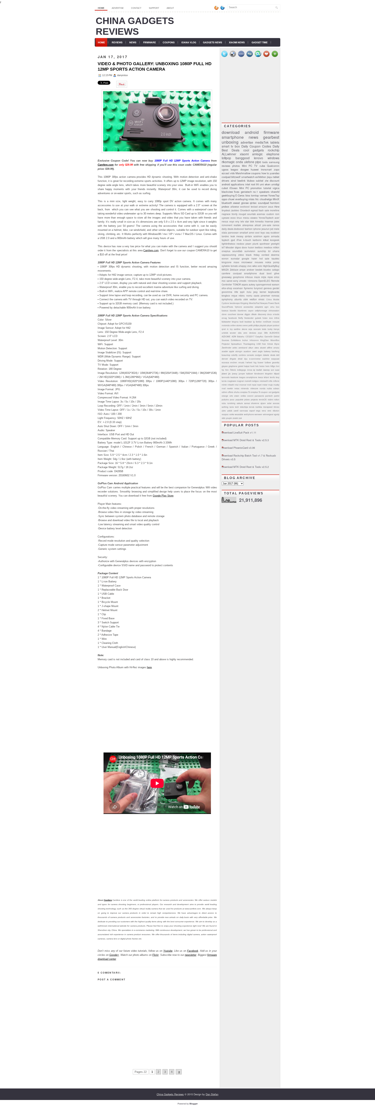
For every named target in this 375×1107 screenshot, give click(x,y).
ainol (233, 180)
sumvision (250, 251)
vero (269, 410)
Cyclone (225, 303)
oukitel (259, 180)
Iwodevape (235, 303)
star (247, 221)
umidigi (275, 184)
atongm (238, 351)
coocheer (232, 314)
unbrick (225, 332)
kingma (235, 321)
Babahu (240, 336)
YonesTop (273, 195)
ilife (236, 291)
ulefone (249, 162)
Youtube (167, 950)
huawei (255, 169)
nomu (249, 295)
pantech (269, 395)
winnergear (268, 414)
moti (249, 384)
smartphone (233, 137)
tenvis (251, 406)
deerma (275, 254)
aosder (225, 351)
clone (224, 314)
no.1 (255, 192)
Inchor (245, 340)
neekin (230, 388)
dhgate (233, 358)
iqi (254, 369)
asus (270, 206)
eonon (225, 258)
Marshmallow (243, 173)
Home (101, 8)
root (253, 184)
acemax (261, 214)
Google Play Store (163, 495)
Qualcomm (273, 166)
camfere (226, 273)
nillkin (276, 247)
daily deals (227, 228)
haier (254, 258)
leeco (260, 377)
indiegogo (241, 369)
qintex (253, 203)
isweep (266, 369)
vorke (231, 414)
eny (237, 221)
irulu (249, 291)
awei (254, 351)
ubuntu (238, 299)
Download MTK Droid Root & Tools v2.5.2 (245, 467)
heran (262, 366)
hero (267, 366)
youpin (229, 418)
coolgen (258, 355)
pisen (248, 243)
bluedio (233, 310)
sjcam (263, 403)
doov (244, 247)
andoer (250, 269)
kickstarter (226, 321)
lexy (277, 377)
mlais (251, 199)
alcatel (263, 347)
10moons (252, 280)
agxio (267, 236)
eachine (266, 358)
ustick (229, 410)
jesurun (266, 228)
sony (235, 280)
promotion (256, 188)
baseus (225, 310)
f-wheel (249, 362)
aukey (252, 284)
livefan (259, 321)
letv (242, 221)
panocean (233, 232)
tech (237, 406)
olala (224, 232)
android (252, 132)
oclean (276, 388)
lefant (266, 377)
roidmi (270, 399)
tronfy (235, 214)
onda (239, 162)
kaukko (275, 258)
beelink (242, 180)
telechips (244, 406)
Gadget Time (260, 42)
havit (252, 366)
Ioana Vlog (188, 42)
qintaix (248, 236)
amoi (251, 232)
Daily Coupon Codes (256, 146)
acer (277, 217)
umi (262, 184)
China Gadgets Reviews (170, 1094)
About (170, 8)
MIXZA (225, 269)
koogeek (274, 240)
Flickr (155, 954)
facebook (232, 317)
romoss (275, 295)
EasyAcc (259, 336)
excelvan (238, 288)
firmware (271, 132)
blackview (227, 192)
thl (257, 184)
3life (266, 332)
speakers (264, 192)
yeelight (275, 243)
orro (231, 395)
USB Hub (261, 343)
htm (227, 369)
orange (225, 395)
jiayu (269, 177)
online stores (236, 325)
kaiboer (249, 373)
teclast (254, 206)
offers (230, 392)
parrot (276, 395)
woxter (233, 332)
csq (268, 232)
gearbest (271, 137)
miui (236, 384)
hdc (257, 366)
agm (266, 306)
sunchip (262, 251)
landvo (225, 236)
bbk (252, 221)
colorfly (234, 355)
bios (248, 195)
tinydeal (226, 210)
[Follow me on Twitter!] (223, 9)
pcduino (225, 399)
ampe (242, 269)
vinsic (261, 299)
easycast (275, 358)
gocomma (227, 291)
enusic (241, 362)
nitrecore (254, 388)
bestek (258, 269)
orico (276, 277)
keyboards (273, 291)
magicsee (231, 380)
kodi (241, 321)
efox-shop (227, 288)
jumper (242, 373)
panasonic (259, 395)
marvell (248, 380)
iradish (259, 369)
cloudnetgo (266, 199)
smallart (244, 232)
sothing (225, 406)
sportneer (265, 243)
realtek (237, 225)
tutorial (267, 188)
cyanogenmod (263, 284)
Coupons (169, 42)
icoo (271, 317)
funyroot (258, 288)
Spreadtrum (236, 343)
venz (264, 410)
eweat (236, 203)
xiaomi (244, 154)
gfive (276, 273)
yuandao (274, 173)
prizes (247, 399)
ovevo (245, 325)
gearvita (275, 362)
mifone (276, 380)
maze (257, 277)
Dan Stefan (212, 1094)
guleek (258, 317)
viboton (276, 410)
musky (276, 384)
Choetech (245, 210)
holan (265, 317)
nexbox (240, 243)
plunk (255, 243)
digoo (238, 247)
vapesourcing (229, 254)
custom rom (272, 214)
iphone (257, 228)
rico (224, 280)
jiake (276, 221)
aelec (234, 347)
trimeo (276, 406)
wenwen (258, 414)
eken (267, 184)
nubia (269, 388)
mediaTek (262, 142)
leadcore (234, 377)
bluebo (267, 269)
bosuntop (226, 355)
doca (269, 314)
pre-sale (266, 225)
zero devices (249, 332)
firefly (240, 317)
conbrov (242, 355)
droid (240, 358)
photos (236, 166)
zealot (235, 418)
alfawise (234, 206)
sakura (240, 403)
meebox (268, 247)
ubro (224, 410)
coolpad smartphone (245, 273)
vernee (263, 195)
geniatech (246, 192)
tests (264, 329)
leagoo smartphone (248, 377)
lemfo (272, 377)
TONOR (237, 284)
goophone (238, 277)
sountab (251, 214)
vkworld (275, 192)
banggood (243, 158)
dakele (266, 355)
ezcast (225, 173)
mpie (270, 277)
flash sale (264, 210)
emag (224, 317)
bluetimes (242, 310)
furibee (268, 362)
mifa (270, 380)
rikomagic (228, 162)
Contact (136, 8)
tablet (276, 177)
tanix (231, 406)
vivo (249, 265)
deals (272, 355)
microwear (246, 262)
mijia (263, 277)
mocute (275, 321)
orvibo (243, 395)
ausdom (247, 351)
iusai (277, 369)
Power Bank (273, 303)
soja (250, 329)
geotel (276, 288)
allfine (269, 347)
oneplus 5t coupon (259, 392)
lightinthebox (228, 243)
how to (265, 173)
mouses (259, 262)
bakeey (267, 351)
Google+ (114, 954)
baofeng (275, 351)
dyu (245, 358)
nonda (262, 388)
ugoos (225, 169)
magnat (240, 380)
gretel (240, 366)
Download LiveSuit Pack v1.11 (239, 432)
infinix (276, 317)
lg (254, 321)
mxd (224, 388)
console (250, 355)
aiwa (256, 347)
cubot (225, 188)
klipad (276, 373)
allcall (258, 225)
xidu (240, 332)
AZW (234, 336)
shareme (255, 403)
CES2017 (250, 336)
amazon (263, 206)
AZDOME (226, 336)
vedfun (253, 299)
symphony (227, 299)
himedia (259, 221)
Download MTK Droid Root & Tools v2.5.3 (245, 440)
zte (266, 180)
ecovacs (225, 362)
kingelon (269, 373)
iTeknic (233, 369)
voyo (231, 221)
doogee (244, 169)
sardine (237, 329)
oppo (224, 199)
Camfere (108, 900)
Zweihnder (226, 347)
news (253, 137)
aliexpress (247, 225)
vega (258, 410)
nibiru (242, 295)
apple (231, 351)
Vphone (238, 306)
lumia (224, 380)
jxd (271, 228)
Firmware (149, 42)
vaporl (252, 410)
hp (223, 369)
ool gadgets (274, 392)
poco (232, 399)
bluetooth (227, 203)
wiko (254, 265)
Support (154, 8)
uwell (236, 410)
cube (262, 166)
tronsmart (266, 169)
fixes (236, 192)
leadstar (248, 321)
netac (236, 388)
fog (255, 362)
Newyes (264, 303)
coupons (256, 173)
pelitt (250, 325)
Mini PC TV (250, 166)
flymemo (248, 288)
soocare (257, 329)
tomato (234, 265)
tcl (269, 251)
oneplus (226, 251)
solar (269, 403)
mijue (234, 295)
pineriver (265, 295)
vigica (276, 188)
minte (224, 384)
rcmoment (227, 225)
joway (234, 373)
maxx (236, 262)
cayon (251, 310)
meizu (246, 217)
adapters (259, 306)
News (132, 42)
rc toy (229, 329)
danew (240, 314)
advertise (247, 142)
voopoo (225, 414)
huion (251, 247)
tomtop (255, 195)
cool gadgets (253, 150)
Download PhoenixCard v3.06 (238, 448)
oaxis (256, 295)
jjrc (229, 373)
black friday (252, 254)
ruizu (224, 403)
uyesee (225, 217)
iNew (276, 206)
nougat (242, 214)
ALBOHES (274, 332)
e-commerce (255, 358)
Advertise (118, 8)
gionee (245, 203)
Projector (226, 343)
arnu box (274, 306)
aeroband (242, 347)
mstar (264, 384)
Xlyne (276, 343)
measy (239, 236)
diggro (247, 314)
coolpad (226, 177)
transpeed (267, 406)
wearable (239, 414)
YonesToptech (266, 217)
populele (239, 399)
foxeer (260, 362)
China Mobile (272, 299)
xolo (260, 265)
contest (265, 254)
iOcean (233, 188)
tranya (276, 329)
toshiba (258, 406)
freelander (249, 317)
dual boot (266, 273)
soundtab (237, 251)
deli (277, 355)
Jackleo (235, 210)
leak (232, 236)
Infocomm (254, 340)
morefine (274, 210)
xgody (276, 414)
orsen (236, 395)
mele (276, 228)
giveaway (227, 277)
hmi (277, 366)
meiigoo (255, 380)
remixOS (263, 399)
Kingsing (244, 303)
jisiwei (224, 373)
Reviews (117, 42)
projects (254, 399)
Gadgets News (212, 42)
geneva (268, 288)
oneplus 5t (245, 392)
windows (273, 158)
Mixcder (230, 247)
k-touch (247, 240)
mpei (259, 384)
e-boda (276, 314)
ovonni (250, 395)
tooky (270, 329)
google (245, 258)
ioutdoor (275, 232)
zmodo (242, 280)
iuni (272, 369)
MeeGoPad (254, 303)
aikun (250, 347)
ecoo (233, 217)
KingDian (264, 340)
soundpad (263, 203)
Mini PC (244, 188)
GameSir (268, 336)
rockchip (273, 150)
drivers (225, 180)
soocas (276, 403)
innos (249, 369)
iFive (239, 240)
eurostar (235, 258)
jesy (255, 291)
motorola (226, 325)
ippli (242, 291)
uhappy (242, 265)
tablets (274, 142)
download (231, 132)
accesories (248, 306)
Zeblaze (234, 269)
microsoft (264, 380)
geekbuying (228, 195)
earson (275, 284)
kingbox (226, 295)
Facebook (192, 950)
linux (239, 217)
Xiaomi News (237, 42)
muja (270, 384)
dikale (254, 314)
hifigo (272, 366)
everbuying (241, 199)
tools (265, 162)
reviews (226, 166)
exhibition (260, 177)
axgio (260, 351)
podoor (276, 325)
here (149, 667)
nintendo (245, 388)
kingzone (226, 262)
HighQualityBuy (271, 265)
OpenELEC (264, 280)
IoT (223, 247)
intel (247, 184)
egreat (254, 210)
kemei (263, 291)
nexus (225, 221)
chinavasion (274, 310)
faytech (225, 240)
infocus (249, 277)
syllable (226, 265)
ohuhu (237, 392)
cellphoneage (261, 310)
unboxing (230, 142)
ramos (276, 225)
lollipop (226, 158)
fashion (249, 228)
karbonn (257, 240)
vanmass (244, 410)
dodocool (239, 228)
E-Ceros (240, 195)
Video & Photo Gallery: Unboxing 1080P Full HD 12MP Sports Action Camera (155, 66)
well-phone (249, 414)
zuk (240, 418)
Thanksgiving (249, 343)
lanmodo (226, 377)
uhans (276, 251)
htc (257, 199)
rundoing (231, 403)
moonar (242, 384)
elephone (272, 154)
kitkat (266, 240)
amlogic (257, 154)
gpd (233, 240)
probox (225, 206)
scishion (258, 236)
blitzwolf (235, 177)
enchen (233, 362)
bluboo (250, 180)
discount (274, 180)
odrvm (224, 392)
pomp (276, 262)
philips (256, 325)
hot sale (264, 258)
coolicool (245, 206)
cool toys (260, 232)
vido (232, 173)
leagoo (234, 169)
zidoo (241, 254)
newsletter (190, 954)
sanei (229, 280)
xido (223, 418)
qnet (224, 329)
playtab (263, 325)
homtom (274, 203)
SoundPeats (227, 306)
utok (245, 299)
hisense (269, 221)
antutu (276, 347)
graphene (233, 366)
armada (275, 236)
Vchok (270, 343)
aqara (245, 284)
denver (225, 358)
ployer (269, 325)
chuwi (231, 199)
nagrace (226, 214)
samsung (274, 162)
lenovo (258, 158)
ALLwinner (229, 154)
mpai (254, 384)
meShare (267, 321)
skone (244, 329)
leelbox (259, 247)
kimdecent (259, 373)
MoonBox (275, 340)
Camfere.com (151, 250)
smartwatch (247, 177)
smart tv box (231, 146)
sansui (247, 403)
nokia (268, 262)
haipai (246, 366)
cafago (275, 269)
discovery (262, 314)
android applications (233, 184)
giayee (225, 366)
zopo (276, 169)
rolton (276, 399)
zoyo (260, 332)
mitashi (231, 384)
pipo (258, 162)
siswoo (254, 217)
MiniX (276, 199)
